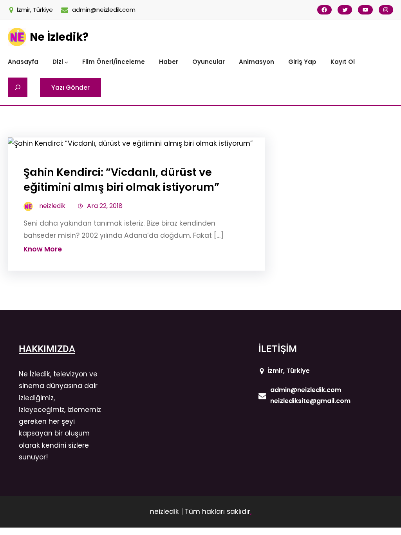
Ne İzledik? (59, 37)
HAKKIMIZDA (47, 348)
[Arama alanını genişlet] (17, 87)
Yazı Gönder (70, 87)
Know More (42, 249)
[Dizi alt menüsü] (66, 62)
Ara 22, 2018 (105, 205)
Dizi (57, 62)
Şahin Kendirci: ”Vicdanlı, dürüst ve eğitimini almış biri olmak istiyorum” (121, 179)
